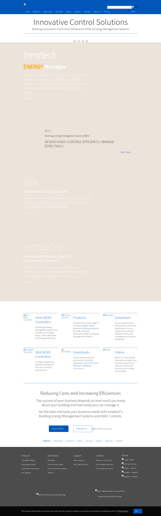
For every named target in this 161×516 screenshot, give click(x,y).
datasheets (78, 363)
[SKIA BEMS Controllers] (28, 352)
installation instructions (82, 367)
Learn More (28, 98)
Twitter (131, 460)
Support (87, 12)
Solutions (59, 12)
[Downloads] (67, 352)
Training (77, 12)
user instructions (91, 363)
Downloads (47, 12)
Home (27, 12)
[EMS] (74, 41)
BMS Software (26, 473)
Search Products (78, 460)
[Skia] (83, 41)
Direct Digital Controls (29, 465)
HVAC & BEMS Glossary (80, 465)
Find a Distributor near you (104, 469)
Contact (107, 12)
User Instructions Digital (55, 465)
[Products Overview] (67, 317)
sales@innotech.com (106, 465)
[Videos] (106, 350)
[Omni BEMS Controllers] (28, 320)
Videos (68, 12)
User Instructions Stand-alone (57, 469)
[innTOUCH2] (87, 41)
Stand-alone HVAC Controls (30, 469)
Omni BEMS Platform (28, 460)
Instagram (134, 472)
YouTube (133, 464)
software (77, 365)
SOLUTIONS (57, 428)
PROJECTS (82, 428)
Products (36, 12)
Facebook (134, 477)
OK (136, 511)
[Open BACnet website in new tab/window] (51, 495)
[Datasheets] (108, 315)
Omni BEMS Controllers (43, 320)
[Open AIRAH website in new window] (110, 491)
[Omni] (78, 41)
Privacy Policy (123, 511)
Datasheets (123, 318)
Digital (85, 325)
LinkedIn (133, 468)
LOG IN (133, 12)
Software (86, 328)
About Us (97, 12)
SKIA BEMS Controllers (43, 354)
